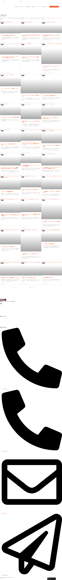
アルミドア (2, 306)
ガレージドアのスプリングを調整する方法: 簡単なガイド (31, 215)
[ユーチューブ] (3, 300)
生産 (1, 320)
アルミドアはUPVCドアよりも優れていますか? (30, 190)
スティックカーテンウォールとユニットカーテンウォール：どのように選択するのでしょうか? (30, 143)
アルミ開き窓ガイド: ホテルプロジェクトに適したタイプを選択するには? (52, 168)
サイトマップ (2, 578)
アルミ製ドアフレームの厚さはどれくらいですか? (30, 254)
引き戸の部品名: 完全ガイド (48, 277)
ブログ (1, 324)
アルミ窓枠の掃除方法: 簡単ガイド (8, 35)
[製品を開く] (17, 6)
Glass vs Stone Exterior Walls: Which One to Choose (31, 35)
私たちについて (2, 317)
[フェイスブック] (1, 300)
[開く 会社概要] (24, 6)
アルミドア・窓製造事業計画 (7, 191)
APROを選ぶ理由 (3, 319)
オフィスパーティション (4, 311)
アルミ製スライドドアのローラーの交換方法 (51, 222)
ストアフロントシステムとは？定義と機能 (10, 117)
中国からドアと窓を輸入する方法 (29, 277)
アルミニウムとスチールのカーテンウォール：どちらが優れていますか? (10, 57)
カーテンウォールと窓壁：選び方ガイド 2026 (9, 144)
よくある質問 (2, 322)
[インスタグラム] (5, 300)
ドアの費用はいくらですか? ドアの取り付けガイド (51, 192)
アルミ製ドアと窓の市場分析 (48, 243)
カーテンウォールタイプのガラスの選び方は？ (30, 96)
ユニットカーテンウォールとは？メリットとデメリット (51, 66)
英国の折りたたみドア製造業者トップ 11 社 (10, 277)
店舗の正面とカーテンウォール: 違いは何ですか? (31, 122)
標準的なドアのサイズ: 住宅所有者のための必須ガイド (10, 215)
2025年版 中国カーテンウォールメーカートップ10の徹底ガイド (31, 166)
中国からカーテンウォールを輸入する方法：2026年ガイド (51, 118)
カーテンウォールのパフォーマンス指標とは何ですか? (30, 57)
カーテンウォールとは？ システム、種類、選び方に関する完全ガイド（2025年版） (10, 168)
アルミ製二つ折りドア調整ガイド (8, 246)
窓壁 (1, 308)
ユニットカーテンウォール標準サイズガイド (10, 89)
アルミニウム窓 (2, 304)
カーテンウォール (3, 313)
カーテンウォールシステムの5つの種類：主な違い (51, 146)
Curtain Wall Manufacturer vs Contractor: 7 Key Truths (51, 35)
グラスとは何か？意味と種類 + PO (50, 95)
